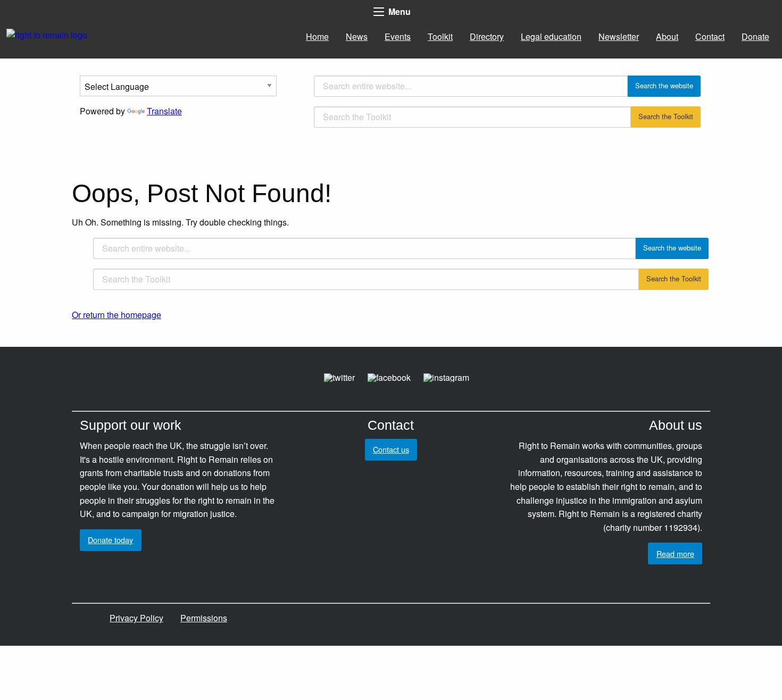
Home (317, 36)
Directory (487, 36)
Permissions (203, 618)
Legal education (551, 36)
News (357, 36)
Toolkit (440, 36)
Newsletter (618, 36)
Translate (164, 111)
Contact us (391, 449)
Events (398, 36)
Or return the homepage (116, 315)
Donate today (110, 539)
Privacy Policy (136, 618)
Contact (710, 36)
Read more (675, 553)
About (667, 36)
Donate (755, 36)
